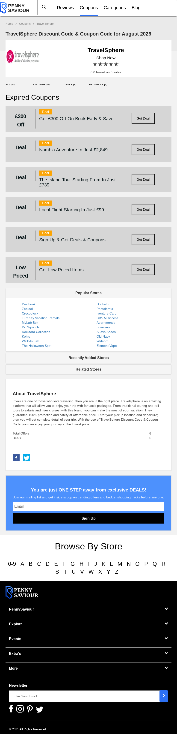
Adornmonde (106, 322)
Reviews (65, 7)
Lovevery (103, 327)
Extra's (15, 654)
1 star (95, 64)
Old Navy (103, 336)
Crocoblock (30, 313)
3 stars (106, 64)
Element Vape (107, 346)
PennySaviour (21, 609)
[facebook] (16, 457)
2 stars (100, 64)
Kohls (26, 336)
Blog (136, 7)
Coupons (89, 7)
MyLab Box (30, 322)
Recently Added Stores (88, 358)
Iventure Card (107, 313)
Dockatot (103, 304)
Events (15, 639)
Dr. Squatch (30, 327)
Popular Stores (88, 293)
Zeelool (27, 309)
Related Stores (88, 369)
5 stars (116, 64)
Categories (115, 7)
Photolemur (105, 309)
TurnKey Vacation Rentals (40, 318)
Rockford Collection (36, 332)
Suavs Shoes (106, 332)
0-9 (12, 564)
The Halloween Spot (36, 346)
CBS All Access (107, 318)
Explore (16, 624)
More (13, 668)
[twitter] (26, 457)
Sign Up (89, 518)
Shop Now (105, 58)
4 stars (111, 64)
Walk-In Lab (30, 341)
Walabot (102, 341)
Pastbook (28, 304)
